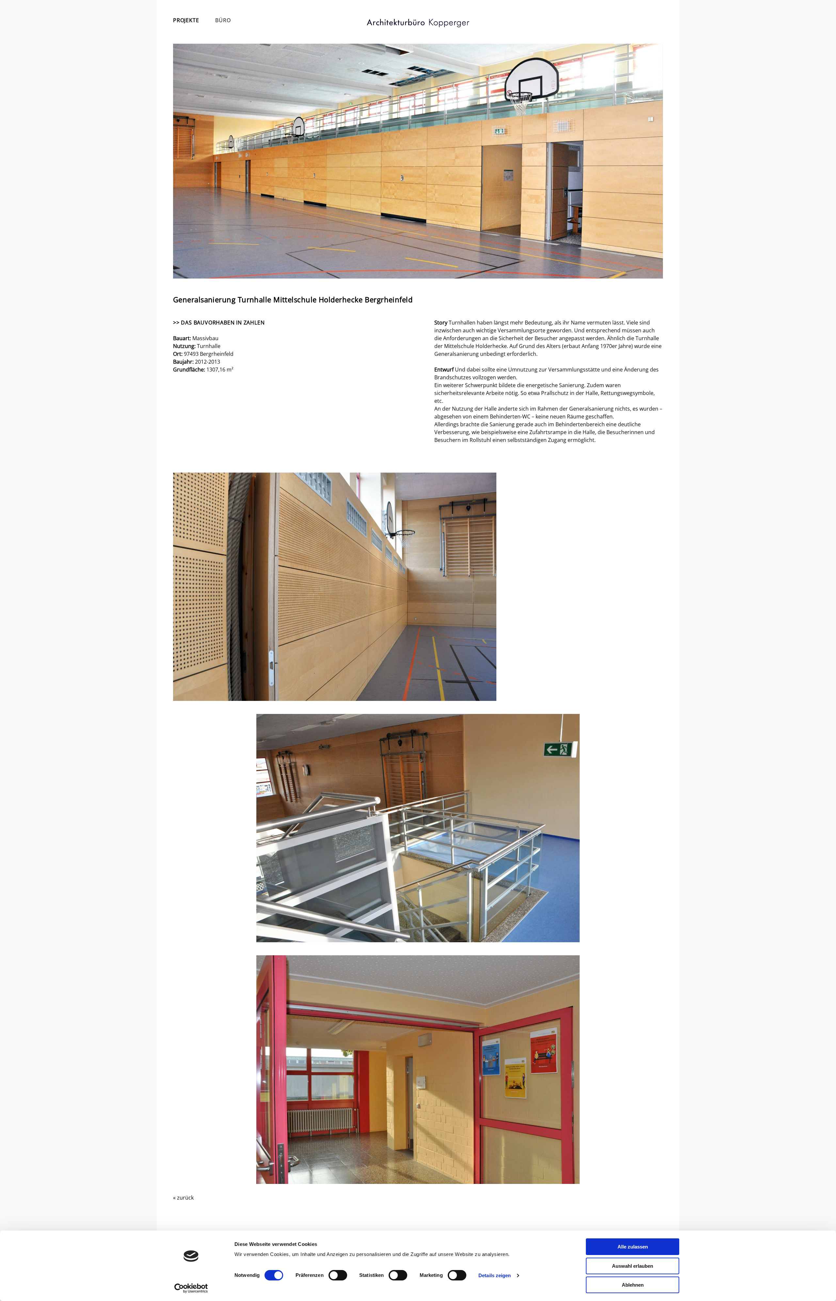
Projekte (186, 20)
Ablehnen (633, 1285)
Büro (223, 20)
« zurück (183, 1197)
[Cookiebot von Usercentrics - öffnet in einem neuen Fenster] (191, 1288)
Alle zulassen (633, 1246)
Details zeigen (494, 1275)
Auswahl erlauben (632, 1266)
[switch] (338, 1275)
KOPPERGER (418, 23)
